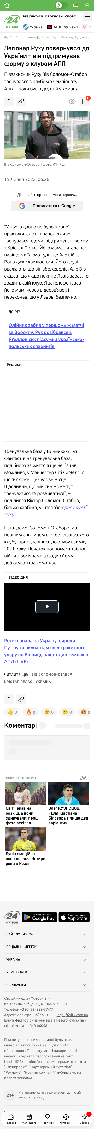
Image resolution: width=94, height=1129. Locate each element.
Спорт (70, 16)
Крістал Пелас (18, 682)
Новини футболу (36, 37)
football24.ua (15, 1061)
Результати (33, 16)
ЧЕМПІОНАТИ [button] (16, 972)
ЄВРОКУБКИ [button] (16, 985)
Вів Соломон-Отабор (52, 675)
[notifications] (75, 5)
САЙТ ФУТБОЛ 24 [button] (19, 934)
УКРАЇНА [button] (13, 960)
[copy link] (21, 101)
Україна (36, 27)
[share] (9, 101)
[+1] (6, 5)
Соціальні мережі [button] (22, 947)
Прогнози (54, 16)
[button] (47, 742)
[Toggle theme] (61, 5)
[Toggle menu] (87, 16)
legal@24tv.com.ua (72, 1015)
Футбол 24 (12, 37)
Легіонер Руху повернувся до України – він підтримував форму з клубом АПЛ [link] (75, 37)
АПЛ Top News (66, 27)
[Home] (12, 26)
